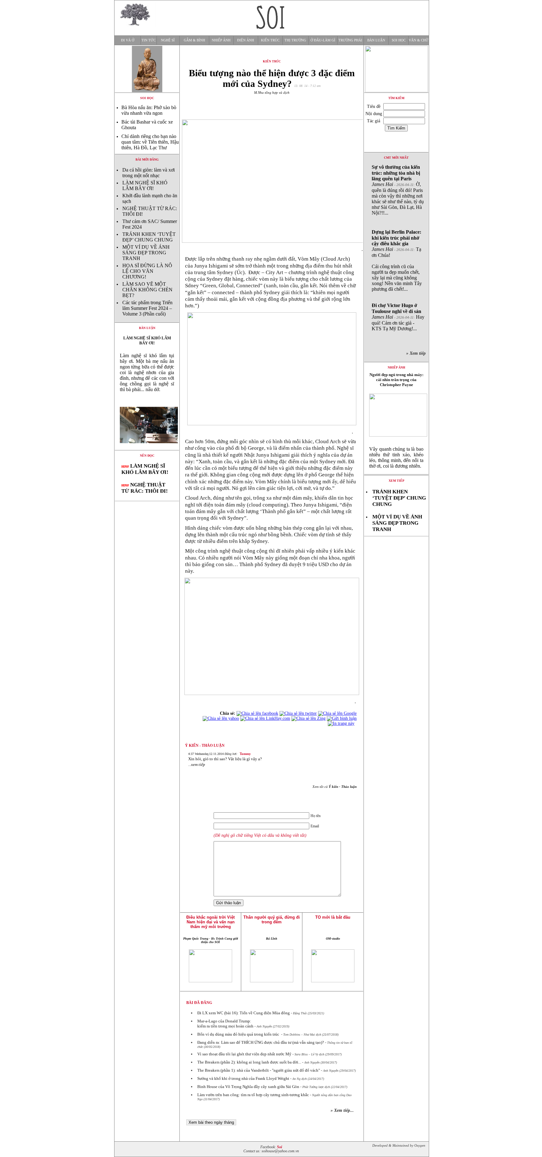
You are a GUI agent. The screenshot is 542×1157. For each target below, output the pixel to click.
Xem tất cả (334, 786)
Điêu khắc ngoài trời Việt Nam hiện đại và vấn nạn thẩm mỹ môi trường (210, 922)
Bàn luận (376, 40)
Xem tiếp (396, 480)
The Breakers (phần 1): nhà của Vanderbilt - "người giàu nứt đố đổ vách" (258, 1070)
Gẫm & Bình (194, 40)
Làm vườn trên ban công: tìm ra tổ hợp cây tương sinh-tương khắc (253, 1094)
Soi (279, 1147)
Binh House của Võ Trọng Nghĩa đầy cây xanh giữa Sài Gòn (248, 1086)
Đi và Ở (127, 40)
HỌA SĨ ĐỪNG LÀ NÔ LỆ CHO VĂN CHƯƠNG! (147, 271)
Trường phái (350, 40)
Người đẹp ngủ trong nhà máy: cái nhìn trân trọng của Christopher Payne (396, 379)
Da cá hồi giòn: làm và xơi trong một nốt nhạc (148, 172)
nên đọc (147, 455)
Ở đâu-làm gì (323, 40)
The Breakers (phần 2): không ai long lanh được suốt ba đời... (249, 1062)
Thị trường (295, 40)
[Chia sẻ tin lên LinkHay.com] (265, 718)
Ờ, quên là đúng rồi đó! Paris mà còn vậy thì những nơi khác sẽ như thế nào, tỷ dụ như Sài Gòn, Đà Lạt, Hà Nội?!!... (398, 189)
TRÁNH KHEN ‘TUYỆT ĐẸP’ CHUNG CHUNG (149, 236)
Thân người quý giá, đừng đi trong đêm (271, 919)
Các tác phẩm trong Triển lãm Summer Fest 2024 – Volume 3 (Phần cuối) (147, 308)
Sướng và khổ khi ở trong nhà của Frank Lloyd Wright (243, 1078)
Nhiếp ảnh (221, 40)
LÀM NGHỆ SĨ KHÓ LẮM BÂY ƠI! (144, 185)
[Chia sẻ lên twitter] (298, 713)
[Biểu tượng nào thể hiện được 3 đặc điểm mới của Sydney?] (147, 448)
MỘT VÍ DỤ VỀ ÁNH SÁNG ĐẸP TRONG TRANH (146, 252)
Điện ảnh (245, 40)
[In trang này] (342, 723)
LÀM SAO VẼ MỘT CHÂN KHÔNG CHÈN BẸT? (147, 289)
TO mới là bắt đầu (332, 917)
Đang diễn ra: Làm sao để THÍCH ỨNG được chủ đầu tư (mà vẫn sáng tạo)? (260, 1042)
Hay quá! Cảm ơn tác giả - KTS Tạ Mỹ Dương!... (398, 317)
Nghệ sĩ (168, 40)
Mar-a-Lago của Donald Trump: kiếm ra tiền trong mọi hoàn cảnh (225, 1023)
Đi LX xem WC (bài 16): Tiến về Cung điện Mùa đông (243, 1013)
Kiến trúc (270, 40)
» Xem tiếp (417, 353)
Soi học (399, 40)
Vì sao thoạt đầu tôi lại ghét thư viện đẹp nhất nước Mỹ (244, 1054)
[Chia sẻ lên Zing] (308, 718)
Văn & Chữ (418, 40)
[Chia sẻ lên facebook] (257, 713)
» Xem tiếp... (342, 1110)
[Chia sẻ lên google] (337, 713)
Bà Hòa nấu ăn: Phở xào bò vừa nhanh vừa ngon (148, 110)
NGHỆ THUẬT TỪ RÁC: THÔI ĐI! (144, 488)
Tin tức (148, 40)
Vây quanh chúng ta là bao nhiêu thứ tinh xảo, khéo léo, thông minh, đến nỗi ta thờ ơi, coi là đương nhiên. (396, 457)
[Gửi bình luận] (342, 718)
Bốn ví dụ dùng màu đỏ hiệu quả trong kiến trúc (238, 1034)
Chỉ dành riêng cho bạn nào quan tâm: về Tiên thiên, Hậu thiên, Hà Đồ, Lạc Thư (150, 142)
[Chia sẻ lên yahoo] (221, 718)
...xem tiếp (196, 764)
